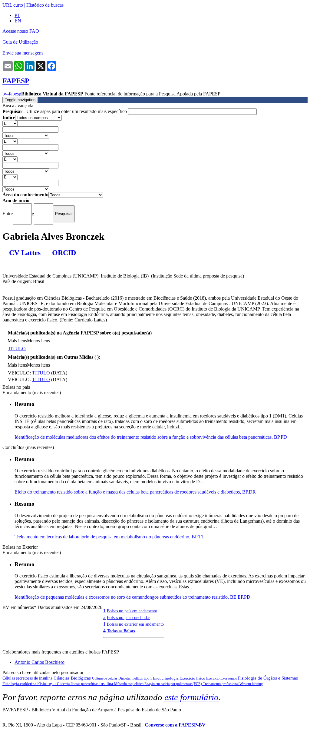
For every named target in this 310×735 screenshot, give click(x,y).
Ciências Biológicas (73, 678)
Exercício (213, 678)
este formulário (191, 697)
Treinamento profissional (221, 684)
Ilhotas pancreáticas (85, 684)
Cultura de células (105, 678)
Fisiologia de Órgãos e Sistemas (268, 678)
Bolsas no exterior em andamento (135, 624)
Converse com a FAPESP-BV (175, 724)
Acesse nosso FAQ (20, 31)
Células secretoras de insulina (28, 678)
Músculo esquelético (129, 684)
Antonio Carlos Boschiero (39, 662)
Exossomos (229, 678)
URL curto (12, 5)
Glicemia (64, 684)
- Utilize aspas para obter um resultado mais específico (65, 111)
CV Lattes (24, 253)
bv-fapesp (11, 93)
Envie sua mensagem (22, 52)
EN (18, 20)
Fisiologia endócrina (19, 683)
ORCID (63, 253)
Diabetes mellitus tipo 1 (135, 678)
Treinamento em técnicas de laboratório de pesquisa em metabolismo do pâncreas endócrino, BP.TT (109, 536)
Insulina (106, 683)
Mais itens (17, 340)
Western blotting (251, 684)
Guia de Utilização (20, 42)
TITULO (17, 348)
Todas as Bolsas (121, 630)
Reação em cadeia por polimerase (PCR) (173, 684)
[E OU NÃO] (10, 123)
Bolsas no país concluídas (128, 617)
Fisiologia (47, 683)
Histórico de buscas (45, 5)
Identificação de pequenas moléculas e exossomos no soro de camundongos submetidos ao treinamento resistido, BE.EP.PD (132, 597)
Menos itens (38, 340)
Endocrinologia (166, 678)
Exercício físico (193, 678)
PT (17, 15)
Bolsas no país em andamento (132, 610)
